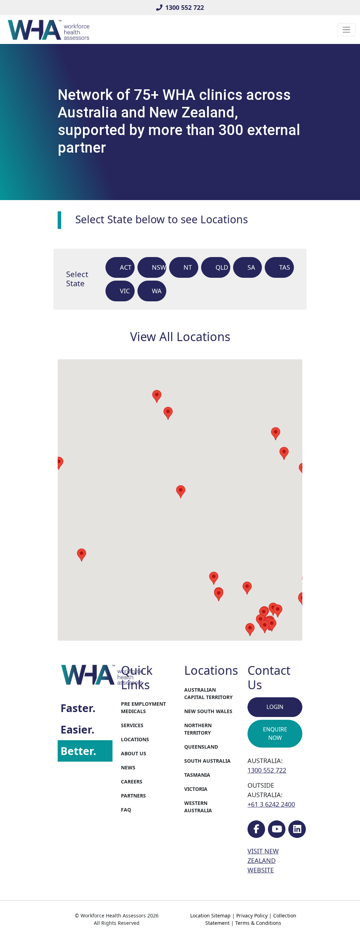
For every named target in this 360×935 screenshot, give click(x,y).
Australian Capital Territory (208, 693)
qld (222, 267)
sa (251, 267)
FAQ (126, 809)
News (128, 767)
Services (132, 725)
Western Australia (198, 807)
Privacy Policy (252, 915)
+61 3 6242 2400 (271, 804)
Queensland (201, 746)
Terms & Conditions (258, 923)
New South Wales (208, 711)
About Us (133, 753)
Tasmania (197, 774)
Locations (135, 739)
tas (284, 267)
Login (274, 707)
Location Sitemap (210, 915)
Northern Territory (198, 729)
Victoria (195, 789)
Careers (131, 781)
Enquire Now (275, 733)
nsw (159, 267)
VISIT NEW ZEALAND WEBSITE (263, 860)
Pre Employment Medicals (143, 707)
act (125, 267)
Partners (133, 795)
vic (125, 291)
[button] (218, 594)
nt (188, 267)
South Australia (207, 760)
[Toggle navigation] (346, 29)
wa (157, 291)
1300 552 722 (184, 7)
